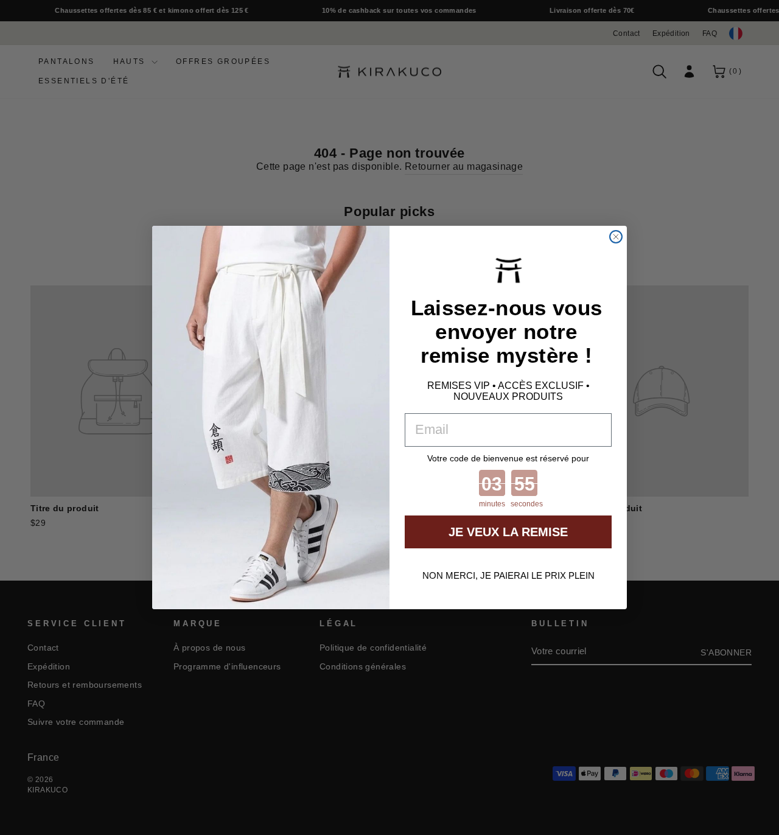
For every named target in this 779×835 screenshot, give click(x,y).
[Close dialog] (616, 237)
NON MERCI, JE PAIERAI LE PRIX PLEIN (508, 575)
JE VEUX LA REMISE (508, 532)
